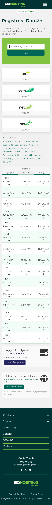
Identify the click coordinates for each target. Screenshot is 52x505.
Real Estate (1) (22, 158)
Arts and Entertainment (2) (26, 141)
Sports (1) (33, 145)
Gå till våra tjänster (15, 362)
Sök (26, 53)
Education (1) (29, 152)
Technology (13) (9, 148)
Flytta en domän (14, 387)
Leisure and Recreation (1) (32, 155)
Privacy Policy (37, 494)
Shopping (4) (8, 158)
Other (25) (7, 162)
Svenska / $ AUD (27, 11)
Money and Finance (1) (12, 152)
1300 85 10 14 (26, 462)
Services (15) (23, 148)
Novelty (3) (35, 158)
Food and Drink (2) (11, 155)
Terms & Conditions (17, 494)
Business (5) (8, 145)
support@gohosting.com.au (26, 465)
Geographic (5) (21, 145)
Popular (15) (8, 141)
